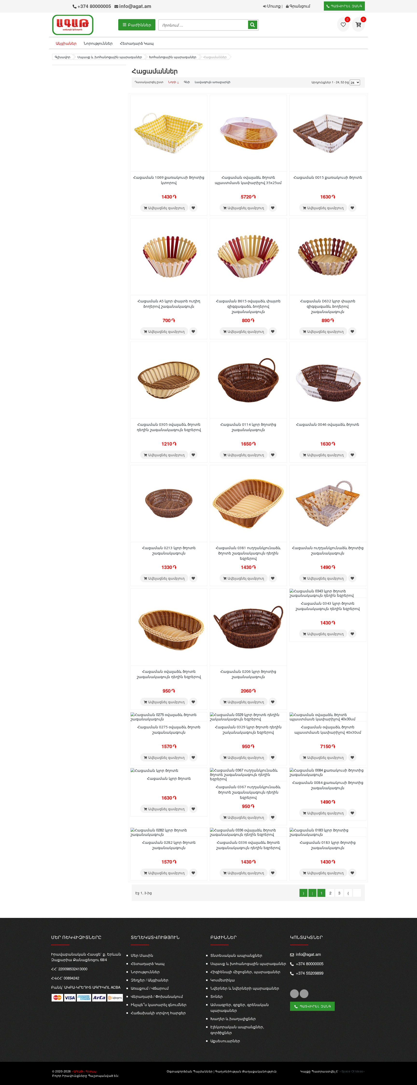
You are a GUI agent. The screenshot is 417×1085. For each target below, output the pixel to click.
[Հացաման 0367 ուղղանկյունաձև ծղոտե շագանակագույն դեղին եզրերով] (248, 773)
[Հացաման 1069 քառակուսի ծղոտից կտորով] (169, 132)
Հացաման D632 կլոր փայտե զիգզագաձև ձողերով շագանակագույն (327, 306)
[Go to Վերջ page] (357, 893)
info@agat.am (135, 5)
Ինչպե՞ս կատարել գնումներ (159, 1004)
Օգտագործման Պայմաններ (190, 1071)
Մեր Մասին (142, 955)
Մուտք (273, 6)
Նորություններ (98, 43)
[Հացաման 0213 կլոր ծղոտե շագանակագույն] (169, 503)
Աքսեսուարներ (225, 1040)
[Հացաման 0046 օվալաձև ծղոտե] (328, 379)
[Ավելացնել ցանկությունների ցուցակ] (193, 208)
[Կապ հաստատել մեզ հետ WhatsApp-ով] (66, 6)
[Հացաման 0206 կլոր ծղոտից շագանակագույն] (248, 626)
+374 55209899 (309, 973)
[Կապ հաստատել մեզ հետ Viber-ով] (57, 6)
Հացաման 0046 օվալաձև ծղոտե (327, 424)
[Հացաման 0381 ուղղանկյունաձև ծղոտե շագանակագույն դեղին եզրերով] (248, 503)
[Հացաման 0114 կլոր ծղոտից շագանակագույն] (248, 379)
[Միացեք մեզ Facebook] (294, 993)
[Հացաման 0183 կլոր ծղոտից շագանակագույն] (328, 831)
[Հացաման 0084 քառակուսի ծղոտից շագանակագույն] (328, 771)
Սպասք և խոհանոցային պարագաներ (248, 963)
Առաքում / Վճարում (150, 988)
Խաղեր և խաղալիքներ (233, 1018)
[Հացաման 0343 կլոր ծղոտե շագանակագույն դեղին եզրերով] (328, 592)
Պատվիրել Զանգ (346, 6)
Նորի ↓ (173, 82)
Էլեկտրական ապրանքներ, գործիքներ (237, 1029)
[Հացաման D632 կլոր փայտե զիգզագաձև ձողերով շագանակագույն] (328, 256)
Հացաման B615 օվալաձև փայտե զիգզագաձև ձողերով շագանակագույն (248, 306)
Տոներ (216, 996)
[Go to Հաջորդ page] (348, 893)
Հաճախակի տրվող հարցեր (158, 1012)
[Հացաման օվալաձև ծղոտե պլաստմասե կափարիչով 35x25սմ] (248, 132)
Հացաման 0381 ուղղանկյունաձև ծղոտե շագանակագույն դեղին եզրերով (248, 553)
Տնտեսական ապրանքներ (236, 955)
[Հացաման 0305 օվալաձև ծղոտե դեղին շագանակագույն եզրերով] (169, 379)
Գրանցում (299, 6)
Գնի (187, 82)
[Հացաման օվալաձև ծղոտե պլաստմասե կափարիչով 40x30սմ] (328, 716)
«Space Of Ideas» (352, 1071)
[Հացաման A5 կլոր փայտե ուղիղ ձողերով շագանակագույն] (169, 256)
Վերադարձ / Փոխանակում (157, 996)
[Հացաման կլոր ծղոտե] (154, 770)
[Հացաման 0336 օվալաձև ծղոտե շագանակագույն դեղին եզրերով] (248, 831)
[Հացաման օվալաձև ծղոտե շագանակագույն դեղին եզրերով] (169, 626)
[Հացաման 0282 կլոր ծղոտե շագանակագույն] (169, 831)
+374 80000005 (94, 5)
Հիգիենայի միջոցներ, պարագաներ (245, 971)
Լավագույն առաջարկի (212, 82)
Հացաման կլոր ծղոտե (169, 778)
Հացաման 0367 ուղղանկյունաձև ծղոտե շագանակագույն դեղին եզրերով (248, 792)
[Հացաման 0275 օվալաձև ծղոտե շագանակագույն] (169, 716)
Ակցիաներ (66, 43)
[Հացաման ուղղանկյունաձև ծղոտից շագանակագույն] (328, 503)
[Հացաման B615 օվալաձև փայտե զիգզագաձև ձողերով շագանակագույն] (248, 256)
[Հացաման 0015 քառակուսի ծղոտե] (328, 132)
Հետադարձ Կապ (137, 43)
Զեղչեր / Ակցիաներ (149, 979)
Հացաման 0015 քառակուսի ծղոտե (327, 177)
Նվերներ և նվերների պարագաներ (244, 988)
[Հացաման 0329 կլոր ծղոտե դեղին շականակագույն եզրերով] (248, 716)
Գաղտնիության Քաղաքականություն (246, 1071)
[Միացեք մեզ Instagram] (304, 993)
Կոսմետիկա (222, 979)
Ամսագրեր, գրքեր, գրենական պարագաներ (239, 1007)
